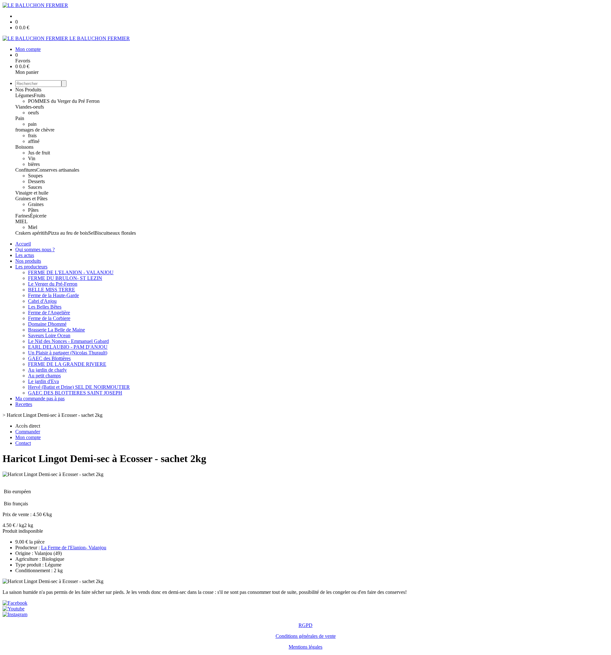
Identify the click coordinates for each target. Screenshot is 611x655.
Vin (31, 158)
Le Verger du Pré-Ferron (52, 284)
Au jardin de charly (47, 370)
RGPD (305, 625)
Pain (19, 118)
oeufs (33, 112)
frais (32, 135)
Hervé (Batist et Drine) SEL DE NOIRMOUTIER (79, 387)
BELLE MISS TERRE (51, 289)
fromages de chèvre (34, 129)
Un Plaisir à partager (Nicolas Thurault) (67, 352)
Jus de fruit (39, 152)
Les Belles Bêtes (44, 307)
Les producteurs (31, 266)
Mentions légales (305, 647)
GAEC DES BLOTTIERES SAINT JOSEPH (75, 392)
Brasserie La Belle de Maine (56, 329)
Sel (91, 233)
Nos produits (28, 261)
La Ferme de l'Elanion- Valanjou (73, 547)
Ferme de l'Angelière (49, 312)
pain (32, 124)
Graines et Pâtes (31, 198)
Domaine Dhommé (47, 324)
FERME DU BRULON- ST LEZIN (65, 278)
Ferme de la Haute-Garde (53, 295)
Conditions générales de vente (306, 636)
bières (34, 164)
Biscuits (102, 233)
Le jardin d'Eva (43, 381)
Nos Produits (28, 89)
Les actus (24, 255)
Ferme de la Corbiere (49, 318)
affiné (33, 141)
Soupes (35, 175)
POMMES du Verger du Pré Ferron (64, 101)
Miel (32, 227)
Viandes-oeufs (29, 107)
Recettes (23, 404)
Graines (36, 204)
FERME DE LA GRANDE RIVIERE (67, 364)
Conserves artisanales (57, 170)
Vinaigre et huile (31, 193)
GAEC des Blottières (49, 358)
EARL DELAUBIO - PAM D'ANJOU (68, 347)
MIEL (21, 221)
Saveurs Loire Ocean (49, 335)
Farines (22, 215)
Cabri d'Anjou (42, 301)
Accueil (23, 243)
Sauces (35, 187)
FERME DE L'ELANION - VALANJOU (71, 272)
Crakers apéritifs (31, 233)
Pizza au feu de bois (68, 233)
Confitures (25, 170)
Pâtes (33, 210)
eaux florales (123, 233)
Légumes (24, 95)
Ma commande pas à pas (40, 398)
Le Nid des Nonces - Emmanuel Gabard (68, 341)
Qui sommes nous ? (35, 249)
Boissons (24, 147)
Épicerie (38, 215)
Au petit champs (44, 375)
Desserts (36, 181)
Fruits (39, 95)
